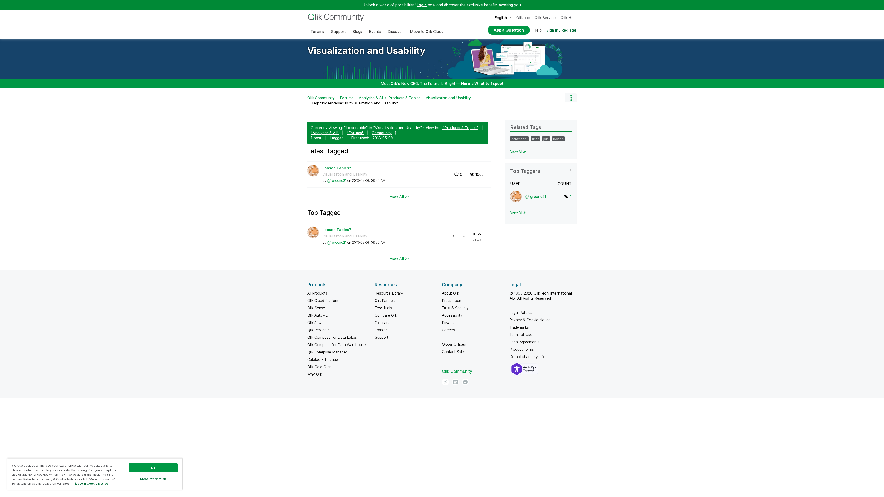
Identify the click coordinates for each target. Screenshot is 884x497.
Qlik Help (569, 17)
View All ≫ (399, 196)
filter (535, 139)
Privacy (448, 322)
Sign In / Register (561, 30)
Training (381, 330)
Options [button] (571, 97)
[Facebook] (465, 382)
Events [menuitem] (375, 31)
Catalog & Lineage (322, 359)
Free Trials (383, 308)
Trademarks (519, 327)
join (546, 139)
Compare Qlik (386, 315)
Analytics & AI (371, 97)
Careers (448, 330)
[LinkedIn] (455, 382)
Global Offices (454, 344)
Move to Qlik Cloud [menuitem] (426, 31)
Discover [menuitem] (395, 31)
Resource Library (389, 293)
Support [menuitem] (338, 31)
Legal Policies (520, 312)
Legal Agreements (524, 342)
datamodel (519, 139)
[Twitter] (445, 382)
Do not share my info (528, 356)
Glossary (382, 322)
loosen (558, 139)
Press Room (452, 300)
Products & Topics (404, 97)
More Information (153, 479)
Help (537, 30)
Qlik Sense (316, 308)
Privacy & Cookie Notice (529, 320)
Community (382, 132)
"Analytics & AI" (325, 132)
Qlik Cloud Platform (323, 300)
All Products (317, 293)
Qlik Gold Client (320, 366)
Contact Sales (454, 351)
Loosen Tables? (336, 168)
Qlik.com (523, 17)
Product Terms (521, 349)
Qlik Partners (385, 300)
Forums (346, 97)
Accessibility (452, 315)
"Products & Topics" (460, 127)
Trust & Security (455, 308)
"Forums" (355, 132)
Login (422, 5)
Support (381, 337)
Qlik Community (321, 97)
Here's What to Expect (482, 83)
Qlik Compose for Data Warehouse (336, 344)
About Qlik (450, 293)
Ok (153, 468)
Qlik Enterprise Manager (327, 352)
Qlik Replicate (318, 330)
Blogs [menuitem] (357, 31)
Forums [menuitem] (317, 31)
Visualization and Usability (366, 50)
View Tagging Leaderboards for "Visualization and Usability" (540, 169)
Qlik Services (546, 17)
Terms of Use (520, 334)
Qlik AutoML (317, 315)
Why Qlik (314, 374)
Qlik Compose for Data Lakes (332, 337)
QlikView (314, 322)
